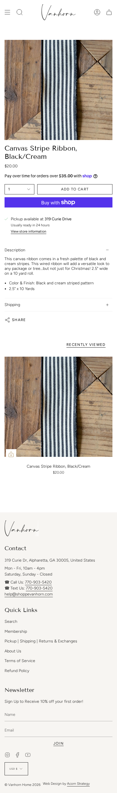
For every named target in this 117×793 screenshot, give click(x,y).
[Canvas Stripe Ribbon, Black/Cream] (58, 407)
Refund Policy (17, 670)
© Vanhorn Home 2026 (23, 785)
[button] (19, 12)
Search (11, 621)
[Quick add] (11, 454)
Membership (16, 631)
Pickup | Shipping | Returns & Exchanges (41, 641)
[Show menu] (7, 12)
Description (15, 250)
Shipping (12, 304)
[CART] (109, 12)
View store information (28, 231)
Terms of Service (20, 660)
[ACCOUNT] (97, 12)
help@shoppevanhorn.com (29, 594)
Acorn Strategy (78, 784)
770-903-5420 (38, 582)
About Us (13, 651)
